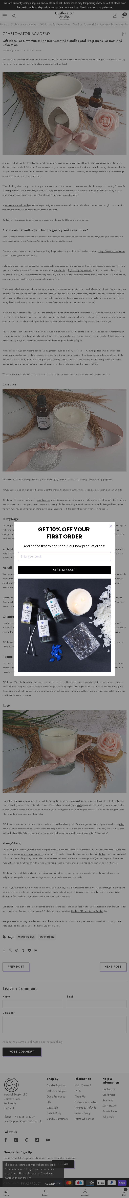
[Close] (111, 526)
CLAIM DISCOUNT (64, 569)
